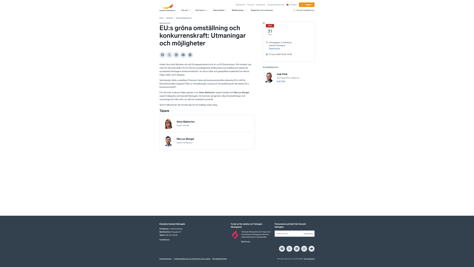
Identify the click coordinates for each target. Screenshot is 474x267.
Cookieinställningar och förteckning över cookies (192, 259)
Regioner (169, 18)
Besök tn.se (245, 241)
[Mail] (183, 55)
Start (161, 18)
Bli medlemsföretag (219, 259)
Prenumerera (308, 234)
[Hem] (167, 7)
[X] (169, 55)
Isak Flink (281, 81)
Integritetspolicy (165, 259)
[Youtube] (312, 249)
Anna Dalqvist (309, 259)
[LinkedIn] (176, 55)
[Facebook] (162, 55)
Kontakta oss (164, 239)
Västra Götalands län (184, 18)
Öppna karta (274, 48)
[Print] (190, 55)
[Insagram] (304, 249)
